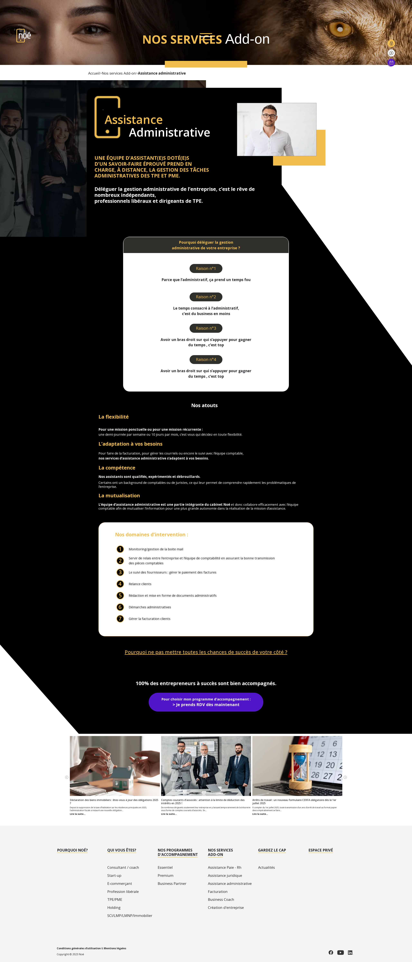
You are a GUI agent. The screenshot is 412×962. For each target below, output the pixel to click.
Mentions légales (115, 948)
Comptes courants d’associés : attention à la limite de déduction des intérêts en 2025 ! (203, 801)
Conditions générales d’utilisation (79, 948)
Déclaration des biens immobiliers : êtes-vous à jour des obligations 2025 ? (114, 801)
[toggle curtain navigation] (206, 38)
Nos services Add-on (119, 73)
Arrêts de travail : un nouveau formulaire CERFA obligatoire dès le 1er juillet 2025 (294, 801)
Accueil (94, 73)
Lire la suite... (77, 813)
